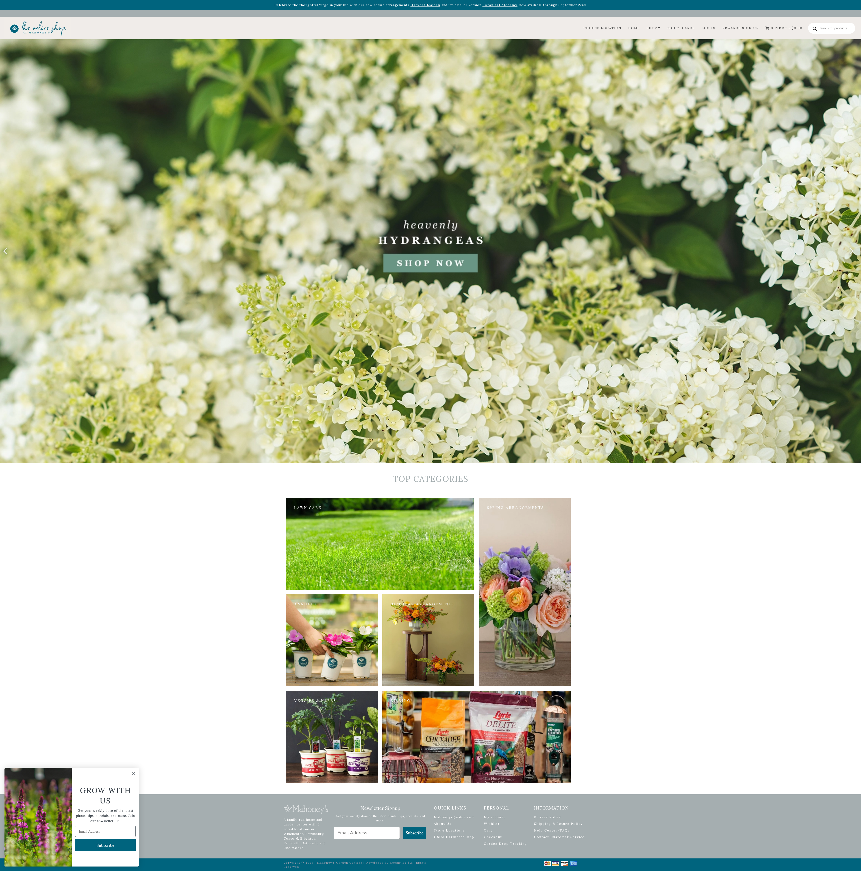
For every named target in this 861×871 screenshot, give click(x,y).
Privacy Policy (547, 817)
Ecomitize (398, 862)
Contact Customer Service (559, 837)
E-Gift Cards (681, 28)
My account (494, 817)
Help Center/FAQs (552, 830)
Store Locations (449, 830)
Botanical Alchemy (500, 5)
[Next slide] (851, 251)
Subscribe (415, 833)
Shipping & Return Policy (558, 824)
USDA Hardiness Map (454, 837)
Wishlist (492, 824)
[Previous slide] (5, 251)
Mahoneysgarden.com (454, 817)
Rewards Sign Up (740, 28)
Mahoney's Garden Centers (339, 862)
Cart (488, 830)
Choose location (602, 28)
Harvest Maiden (425, 5)
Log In (709, 28)
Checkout (493, 837)
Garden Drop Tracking (505, 844)
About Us (443, 824)
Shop (652, 28)
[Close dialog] (133, 773)
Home (634, 28)
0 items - (786, 28)
